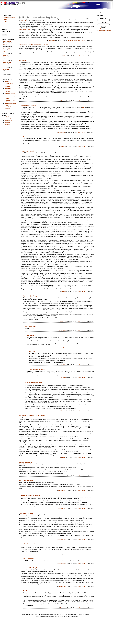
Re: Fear (32, 351)
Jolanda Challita (62, 330)
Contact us (6, 23)
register (83, 40)
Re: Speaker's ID (28, 558)
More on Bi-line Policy (30, 296)
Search (5, 24)
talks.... (5, 51)
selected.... (6, 58)
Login (79, 40)
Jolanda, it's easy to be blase (36, 369)
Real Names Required (26, 480)
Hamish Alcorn (61, 132)
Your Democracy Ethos (9, 17)
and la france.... (7, 62)
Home (20, 13)
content (26, 13)
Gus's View (6, 21)
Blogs (5, 19)
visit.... (5, 65)
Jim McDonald (8, 120)
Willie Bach (8, 117)
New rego (26, 137)
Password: (103, 22)
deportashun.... (7, 44)
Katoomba (63, 377)
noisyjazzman (52, 40)
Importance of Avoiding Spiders (31, 568)
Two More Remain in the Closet (30, 495)
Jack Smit (7, 124)
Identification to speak (28, 544)
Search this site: (6, 31)
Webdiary (7, 81)
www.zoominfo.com (24, 29)
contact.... (5, 55)
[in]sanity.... (6, 69)
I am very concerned (27, 151)
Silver (64, 55)
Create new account (105, 28)
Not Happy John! (9, 83)
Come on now (31, 335)
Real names (22, 60)
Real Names (27, 591)
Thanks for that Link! (25, 462)
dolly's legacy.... (7, 41)
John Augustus (61, 490)
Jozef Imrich (8, 118)
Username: (103, 18)
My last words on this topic (33, 382)
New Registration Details (28, 105)
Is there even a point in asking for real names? (33, 44)
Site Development (72, 40)
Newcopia (7, 91)
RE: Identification (30, 326)
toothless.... (6, 72)
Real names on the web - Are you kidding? (32, 415)
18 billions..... (6, 48)
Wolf (64, 475)
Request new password (105, 30)
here (83, 107)
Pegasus (63, 100)
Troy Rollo (7, 122)
